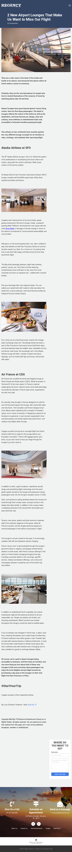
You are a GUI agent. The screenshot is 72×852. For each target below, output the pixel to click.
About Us (14, 828)
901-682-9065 (13, 813)
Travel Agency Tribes (47, 849)
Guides (48, 828)
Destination (54, 752)
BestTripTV (57, 828)
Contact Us (24, 828)
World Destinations (36, 828)
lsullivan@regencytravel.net (60, 813)
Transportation (13, 23)
